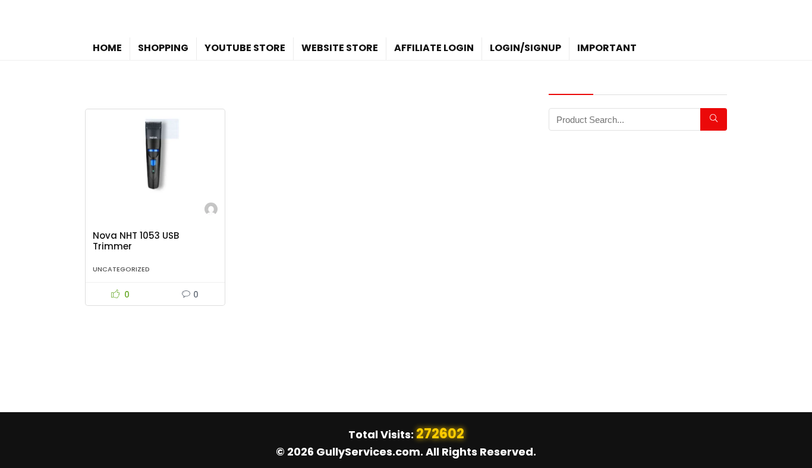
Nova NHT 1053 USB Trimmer (136, 240)
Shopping (163, 48)
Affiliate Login (434, 48)
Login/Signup (525, 48)
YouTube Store (244, 48)
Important (607, 48)
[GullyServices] (211, 210)
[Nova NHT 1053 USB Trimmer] (155, 155)
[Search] (713, 119)
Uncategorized (121, 269)
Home (107, 48)
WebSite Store (339, 48)
